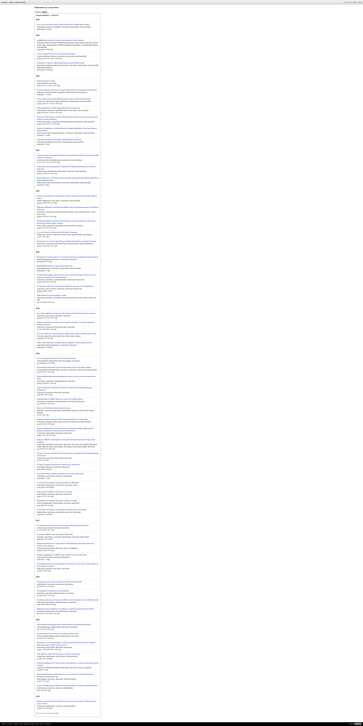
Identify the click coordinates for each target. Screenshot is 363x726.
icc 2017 (39, 570)
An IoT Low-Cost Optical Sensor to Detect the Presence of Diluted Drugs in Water (63, 24)
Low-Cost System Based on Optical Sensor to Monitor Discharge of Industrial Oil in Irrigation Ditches (67, 197)
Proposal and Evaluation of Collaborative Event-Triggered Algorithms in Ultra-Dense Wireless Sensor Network (67, 129)
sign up (44, 713)
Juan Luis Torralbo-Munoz (45, 503)
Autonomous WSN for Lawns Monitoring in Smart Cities (55, 534)
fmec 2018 (40, 514)
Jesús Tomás (50, 315)
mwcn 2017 (40, 559)
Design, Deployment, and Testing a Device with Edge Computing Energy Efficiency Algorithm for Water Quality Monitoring (68, 179)
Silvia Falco (45, 446)
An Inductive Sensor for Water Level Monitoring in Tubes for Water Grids (60, 473)
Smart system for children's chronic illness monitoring (54, 491)
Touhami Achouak (42, 369)
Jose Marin (79, 225)
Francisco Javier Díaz (50, 42)
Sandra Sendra (74, 27)
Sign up (360, 2)
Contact (9, 724)
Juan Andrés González (80, 446)
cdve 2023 (40, 135)
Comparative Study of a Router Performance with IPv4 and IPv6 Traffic (59, 582)
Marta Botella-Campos (43, 268)
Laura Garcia (60, 584)
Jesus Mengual (87, 234)
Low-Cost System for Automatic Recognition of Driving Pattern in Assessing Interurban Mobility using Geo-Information (68, 156)
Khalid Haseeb (61, 171)
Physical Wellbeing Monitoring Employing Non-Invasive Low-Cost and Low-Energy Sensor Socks (66, 377)
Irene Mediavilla (42, 47)
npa (38, 372)
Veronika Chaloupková (65, 45)
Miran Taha (57, 392)
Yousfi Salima (59, 225)
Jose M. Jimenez (51, 288)
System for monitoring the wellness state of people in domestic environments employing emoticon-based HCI (65, 323)
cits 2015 (39, 670)
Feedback (47, 724)
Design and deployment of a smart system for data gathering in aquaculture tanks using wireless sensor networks (65, 545)
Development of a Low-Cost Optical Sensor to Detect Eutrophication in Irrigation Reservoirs (66, 241)
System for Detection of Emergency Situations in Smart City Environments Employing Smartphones (64, 389)
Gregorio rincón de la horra (70, 297)
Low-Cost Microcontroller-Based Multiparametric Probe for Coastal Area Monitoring (64, 99)
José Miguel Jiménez (62, 110)
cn (37, 530)
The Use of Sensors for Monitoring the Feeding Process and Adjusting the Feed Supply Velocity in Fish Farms (68, 454)
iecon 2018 (40, 487)
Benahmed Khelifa (53, 369)
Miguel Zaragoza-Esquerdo (65, 42)
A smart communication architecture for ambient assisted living (57, 633)
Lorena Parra (65, 27)
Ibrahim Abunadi (42, 171)
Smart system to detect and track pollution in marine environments (58, 654)
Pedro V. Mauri (90, 212)
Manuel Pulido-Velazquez (44, 67)
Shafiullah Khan (68, 688)
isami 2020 (40, 347)
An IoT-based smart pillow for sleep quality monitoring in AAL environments (61, 509)
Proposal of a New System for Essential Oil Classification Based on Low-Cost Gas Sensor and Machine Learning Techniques (67, 118)
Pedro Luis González (64, 360)
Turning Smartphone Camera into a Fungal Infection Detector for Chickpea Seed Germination (67, 90)
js (37, 236)
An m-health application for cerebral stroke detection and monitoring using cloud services (66, 313)
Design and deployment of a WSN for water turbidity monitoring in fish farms (61, 555)
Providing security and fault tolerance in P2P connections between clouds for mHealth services (68, 600)
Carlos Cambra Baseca (44, 627)
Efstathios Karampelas (52, 667)
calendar (18, 2)
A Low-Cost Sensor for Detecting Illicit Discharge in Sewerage (57, 232)
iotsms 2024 (40, 49)
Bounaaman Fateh (91, 369)
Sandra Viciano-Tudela (44, 27)
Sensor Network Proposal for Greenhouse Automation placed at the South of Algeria (64, 367)
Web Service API (29, 724)
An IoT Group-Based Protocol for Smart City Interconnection (56, 358)
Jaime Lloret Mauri (81, 92)
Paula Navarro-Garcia (66, 121)
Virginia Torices (75, 421)
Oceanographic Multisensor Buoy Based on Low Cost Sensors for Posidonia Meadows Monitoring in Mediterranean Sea (65, 675)
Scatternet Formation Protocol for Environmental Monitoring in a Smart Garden (62, 419)
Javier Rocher (56, 200)
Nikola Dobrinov (41, 584)
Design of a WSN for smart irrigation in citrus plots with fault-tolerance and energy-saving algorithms (66, 441)
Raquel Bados (76, 45)
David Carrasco (64, 101)
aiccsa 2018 (40, 478)
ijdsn (38, 690)
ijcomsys (39, 550)
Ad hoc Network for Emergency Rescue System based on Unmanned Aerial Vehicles (64, 624)
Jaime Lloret (73, 259)
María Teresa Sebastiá (56, 446)
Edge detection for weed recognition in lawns (51, 295)
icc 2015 (39, 658)
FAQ (41, 724)
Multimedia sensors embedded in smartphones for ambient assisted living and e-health (65, 609)
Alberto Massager (86, 421)
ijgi (38, 162)
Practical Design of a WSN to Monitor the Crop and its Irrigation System (60, 399)
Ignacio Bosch (68, 647)
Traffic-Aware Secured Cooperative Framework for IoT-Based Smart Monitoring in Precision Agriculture (66, 168)
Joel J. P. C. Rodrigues (70, 548)
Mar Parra (71, 212)
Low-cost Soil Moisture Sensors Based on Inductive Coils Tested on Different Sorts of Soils (66, 333)
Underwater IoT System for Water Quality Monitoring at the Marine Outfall (60, 63)
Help (21, 724)
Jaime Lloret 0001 (85, 27)
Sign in (355, 2)
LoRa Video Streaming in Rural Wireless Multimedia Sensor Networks (59, 139)
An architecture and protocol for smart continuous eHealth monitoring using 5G (63, 525)
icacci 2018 (40, 394)
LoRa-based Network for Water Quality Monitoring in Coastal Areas (58, 108)
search (23, 2)
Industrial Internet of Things (46, 81)
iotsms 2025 (40, 29)
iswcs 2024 (40, 144)
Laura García (73, 110)
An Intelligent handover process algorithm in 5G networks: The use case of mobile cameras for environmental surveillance (67, 565)
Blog (37, 724)
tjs (37, 329)
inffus (38, 496)
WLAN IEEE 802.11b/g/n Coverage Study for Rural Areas (55, 266)
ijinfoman (39, 318)
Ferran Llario (41, 706)
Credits (16, 724)
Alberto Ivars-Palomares (61, 65)
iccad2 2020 (40, 270)
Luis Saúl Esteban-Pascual (90, 45)
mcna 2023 (40, 94)
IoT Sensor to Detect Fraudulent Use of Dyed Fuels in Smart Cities (58, 464)
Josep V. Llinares (75, 336)
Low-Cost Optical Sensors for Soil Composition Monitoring (56, 54)
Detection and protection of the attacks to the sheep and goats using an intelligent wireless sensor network (67, 702)
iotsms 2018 (40, 469)
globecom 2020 (41, 291)
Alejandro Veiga (41, 512)
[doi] (50, 29)
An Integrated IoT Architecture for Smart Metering (53, 591)
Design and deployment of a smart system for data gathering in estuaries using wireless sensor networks (68, 664)
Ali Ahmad (40, 42)
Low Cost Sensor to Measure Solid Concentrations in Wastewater (58, 482)
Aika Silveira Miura (55, 160)
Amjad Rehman (52, 171)
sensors (39, 58)
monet (39, 85)
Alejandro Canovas (59, 593)
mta (38, 613)
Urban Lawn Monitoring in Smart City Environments (53, 408)
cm (38, 595)
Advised (45, 12)
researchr (4, 2)
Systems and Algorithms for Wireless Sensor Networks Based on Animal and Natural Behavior (67, 685)
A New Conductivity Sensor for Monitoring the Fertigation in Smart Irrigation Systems (64, 342)
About (4, 724)
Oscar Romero (68, 584)
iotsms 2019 (40, 338)
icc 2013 (39, 708)
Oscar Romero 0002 (43, 160)
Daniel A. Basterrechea (44, 200)
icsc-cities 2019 (41, 363)
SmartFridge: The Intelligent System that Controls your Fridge (57, 500)
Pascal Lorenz (41, 214)
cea (38, 302)
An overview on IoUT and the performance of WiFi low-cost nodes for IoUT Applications (65, 286)
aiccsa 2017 (40, 539)
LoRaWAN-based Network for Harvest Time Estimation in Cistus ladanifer (60, 40)
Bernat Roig (91, 446)
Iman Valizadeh (56, 27)
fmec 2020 (40, 261)
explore (11, 2)
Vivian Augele (77, 512)
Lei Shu (75, 485)
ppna (38, 604)
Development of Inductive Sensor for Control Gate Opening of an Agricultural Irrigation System (67, 257)
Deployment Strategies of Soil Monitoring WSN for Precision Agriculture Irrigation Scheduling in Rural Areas (68, 208)
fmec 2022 (40, 185)
